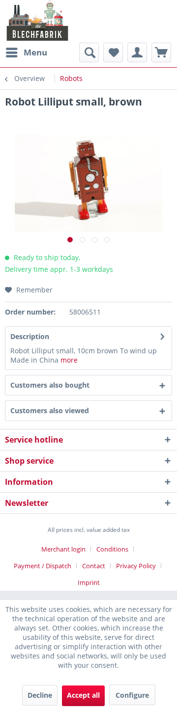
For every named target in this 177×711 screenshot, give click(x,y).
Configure (132, 695)
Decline (40, 695)
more (69, 360)
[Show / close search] (89, 52)
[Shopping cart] (161, 52)
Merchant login (63, 549)
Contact (93, 565)
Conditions (112, 549)
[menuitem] (26, 52)
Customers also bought (49, 385)
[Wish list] (113, 52)
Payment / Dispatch (42, 565)
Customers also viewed (49, 410)
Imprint (89, 582)
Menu (35, 52)
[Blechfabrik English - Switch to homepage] (37, 20)
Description (29, 336)
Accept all (83, 695)
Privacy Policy (136, 565)
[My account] (137, 52)
